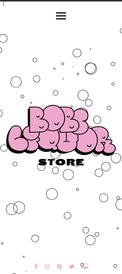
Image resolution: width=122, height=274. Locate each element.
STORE (61, 162)
